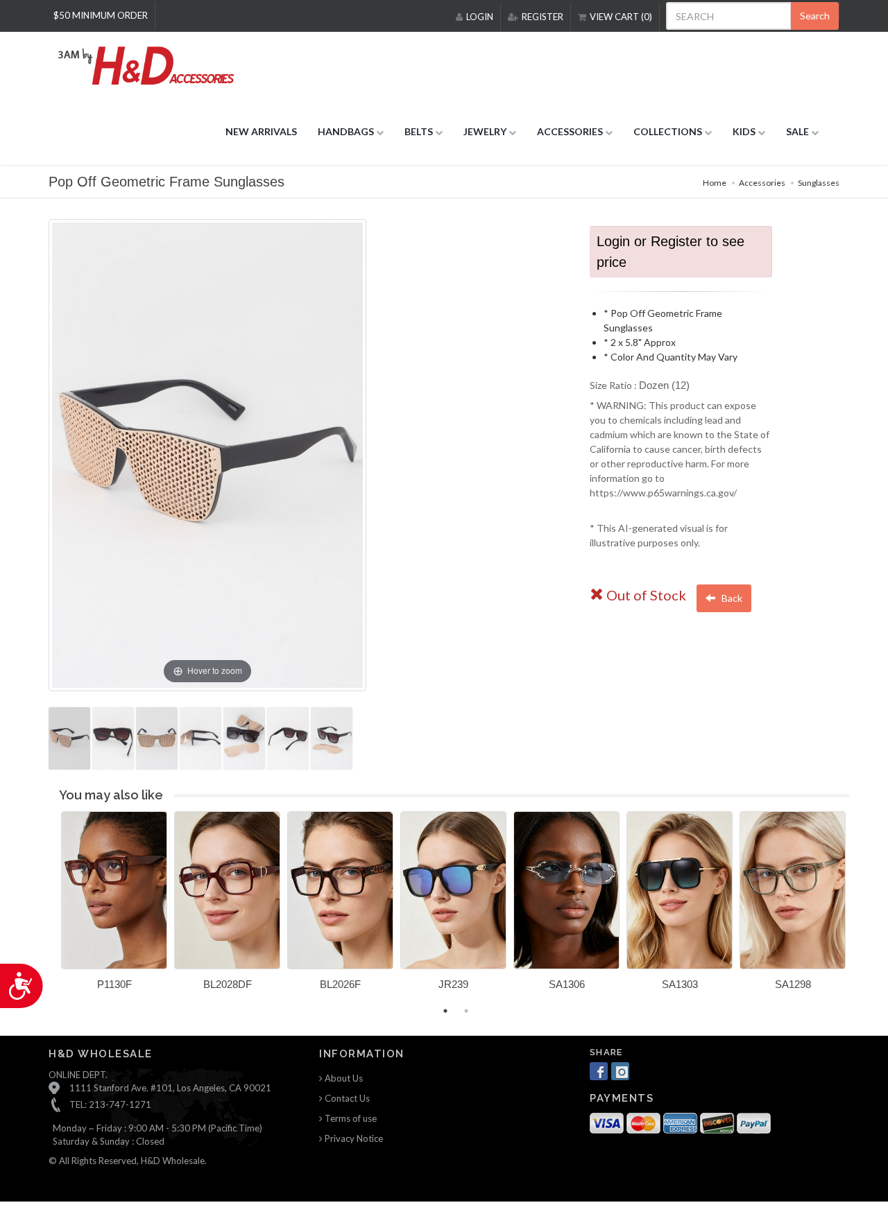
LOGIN (479, 16)
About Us (343, 1078)
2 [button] (466, 1011)
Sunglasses (818, 182)
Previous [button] (51, 909)
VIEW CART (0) (621, 16)
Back (730, 598)
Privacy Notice (353, 1138)
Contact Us (346, 1098)
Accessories (762, 182)
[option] (114, 905)
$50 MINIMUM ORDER (100, 15)
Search (815, 15)
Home (714, 182)
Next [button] (860, 909)
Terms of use (350, 1118)
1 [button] (445, 1011)
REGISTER (542, 16)
